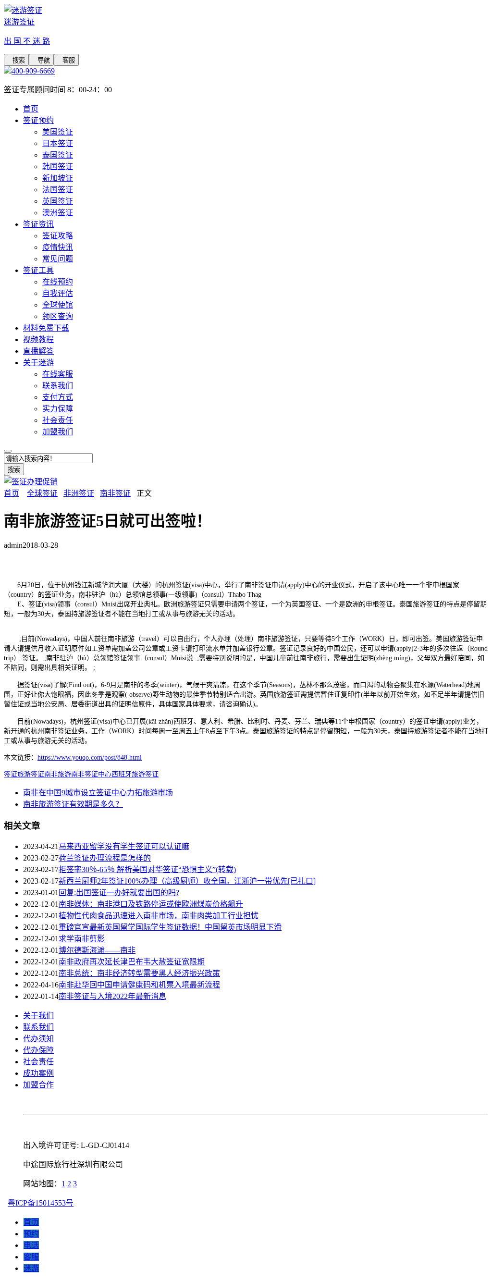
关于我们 (38, 1015)
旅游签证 (30, 774)
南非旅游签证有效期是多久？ (73, 804)
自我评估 (57, 293)
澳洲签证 (57, 213)
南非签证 (115, 493)
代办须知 (38, 1039)
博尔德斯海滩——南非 (97, 950)
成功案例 (38, 1073)
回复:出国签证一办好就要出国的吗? (119, 892)
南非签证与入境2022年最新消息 (112, 996)
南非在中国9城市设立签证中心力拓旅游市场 (98, 792)
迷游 (31, 1268)
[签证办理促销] (31, 482)
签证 (10, 774)
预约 (31, 1234)
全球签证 (42, 493)
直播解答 (38, 351)
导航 (41, 60)
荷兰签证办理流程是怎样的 (105, 858)
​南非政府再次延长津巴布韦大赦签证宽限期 (132, 962)
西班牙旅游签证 (135, 774)
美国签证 (57, 132)
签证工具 (38, 270)
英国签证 (57, 201)
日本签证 (57, 143)
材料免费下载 (46, 328)
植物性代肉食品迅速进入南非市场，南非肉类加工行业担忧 (158, 915)
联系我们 (57, 386)
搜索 (16, 60)
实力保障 (57, 409)
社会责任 (57, 420)
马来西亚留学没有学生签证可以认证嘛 (124, 846)
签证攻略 (57, 236)
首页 (30, 109)
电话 (31, 1245)
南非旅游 (57, 774)
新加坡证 (57, 178)
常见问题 (57, 259)
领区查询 (57, 316)
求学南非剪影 (82, 939)
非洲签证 (78, 493)
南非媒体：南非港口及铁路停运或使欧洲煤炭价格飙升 (151, 904)
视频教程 (38, 339)
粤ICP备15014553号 (41, 1203)
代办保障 (38, 1050)
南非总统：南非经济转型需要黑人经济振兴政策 (139, 973)
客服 (66, 60)
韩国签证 (57, 166)
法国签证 (57, 189)
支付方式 (57, 397)
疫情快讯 (57, 247)
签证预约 (38, 120)
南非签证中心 (91, 774)
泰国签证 (57, 155)
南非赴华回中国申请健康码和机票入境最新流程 (139, 985)
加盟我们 (57, 432)
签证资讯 (38, 224)
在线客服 (57, 374)
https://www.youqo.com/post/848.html (89, 757)
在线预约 (57, 282)
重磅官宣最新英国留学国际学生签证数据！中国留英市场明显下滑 (170, 927)
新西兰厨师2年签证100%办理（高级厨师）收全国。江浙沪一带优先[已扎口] (187, 881)
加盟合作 (38, 1085)
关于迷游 (38, 362)
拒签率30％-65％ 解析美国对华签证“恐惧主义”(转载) (147, 869)
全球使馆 (57, 305)
